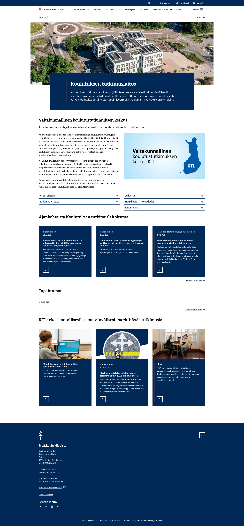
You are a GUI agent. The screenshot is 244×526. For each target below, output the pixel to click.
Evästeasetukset (46, 494)
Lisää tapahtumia (193, 309)
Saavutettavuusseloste (110, 520)
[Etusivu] (51, 10)
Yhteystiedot (44, 469)
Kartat (54, 469)
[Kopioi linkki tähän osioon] (129, 120)
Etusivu (42, 17)
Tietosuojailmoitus (88, 520)
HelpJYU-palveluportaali (49, 472)
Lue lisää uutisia (194, 280)
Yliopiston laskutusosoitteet (51, 481)
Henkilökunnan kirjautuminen (150, 520)
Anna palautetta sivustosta (50, 487)
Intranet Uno (128, 520)
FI (151, 3)
